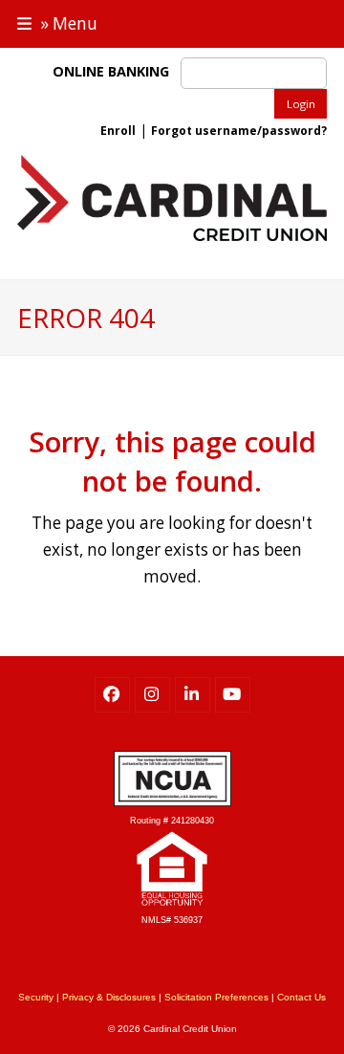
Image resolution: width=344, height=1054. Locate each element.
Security (36, 997)
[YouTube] (232, 695)
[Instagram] (152, 695)
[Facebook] (112, 695)
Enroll (118, 130)
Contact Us (301, 997)
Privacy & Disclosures (109, 997)
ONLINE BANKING (115, 71)
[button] (57, 23)
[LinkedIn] (192, 695)
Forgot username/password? (239, 130)
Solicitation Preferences (216, 997)
